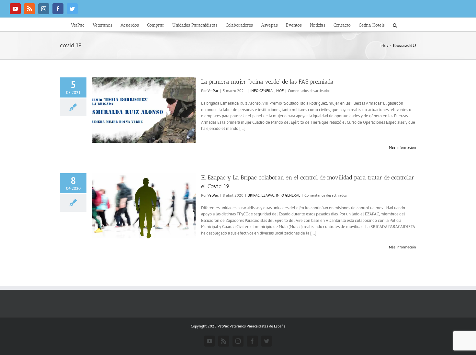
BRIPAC (254, 195)
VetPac (213, 90)
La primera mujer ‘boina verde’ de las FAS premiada (267, 81)
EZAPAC (267, 195)
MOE (280, 90)
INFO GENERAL (262, 90)
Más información (402, 147)
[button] (395, 24)
